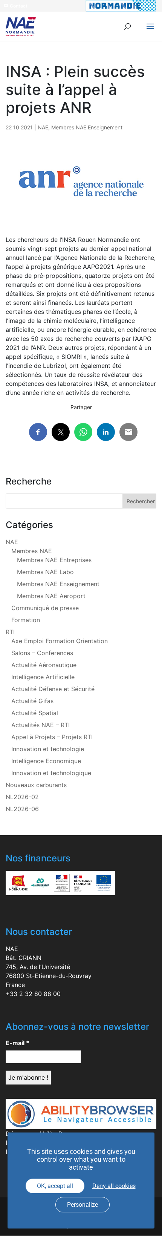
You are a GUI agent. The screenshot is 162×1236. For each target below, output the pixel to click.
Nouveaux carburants (36, 785)
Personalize (82, 1204)
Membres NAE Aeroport (51, 596)
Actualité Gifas (32, 701)
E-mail (17, 1043)
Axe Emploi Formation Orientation (59, 641)
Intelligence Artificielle (43, 677)
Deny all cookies (114, 1186)
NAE (43, 127)
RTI (10, 632)
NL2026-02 (22, 797)
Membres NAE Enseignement (86, 127)
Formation (25, 620)
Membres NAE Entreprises (54, 560)
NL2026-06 (22, 809)
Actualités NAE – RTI (40, 725)
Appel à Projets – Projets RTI (52, 737)
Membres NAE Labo (45, 572)
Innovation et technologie (47, 749)
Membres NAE (31, 551)
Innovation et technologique (51, 773)
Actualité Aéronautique (43, 665)
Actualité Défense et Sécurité (53, 689)
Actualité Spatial (34, 713)
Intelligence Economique (46, 761)
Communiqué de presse (45, 608)
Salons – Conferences (42, 653)
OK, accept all (55, 1186)
